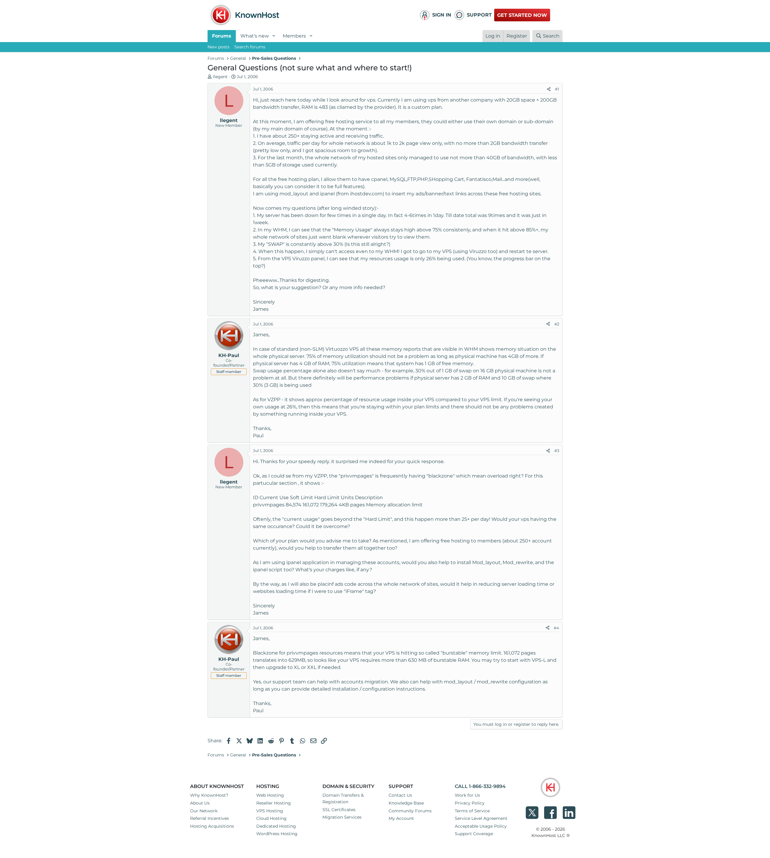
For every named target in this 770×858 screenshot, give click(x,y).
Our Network (203, 811)
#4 (556, 627)
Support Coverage (474, 833)
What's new (254, 36)
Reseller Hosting (273, 803)
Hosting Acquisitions (212, 826)
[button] (274, 36)
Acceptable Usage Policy (481, 826)
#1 (557, 89)
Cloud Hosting (271, 818)
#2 (556, 324)
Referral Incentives (209, 818)
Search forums (249, 47)
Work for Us (467, 795)
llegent (220, 76)
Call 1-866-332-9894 (480, 786)
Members (294, 36)
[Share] (549, 89)
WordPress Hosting (276, 833)
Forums (221, 36)
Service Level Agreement (481, 818)
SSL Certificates (339, 809)
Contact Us (400, 795)
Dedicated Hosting (276, 826)
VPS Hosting (269, 811)
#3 (556, 450)
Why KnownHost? (209, 795)
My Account (401, 818)
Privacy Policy (470, 803)
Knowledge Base (406, 803)
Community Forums (410, 811)
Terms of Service (472, 811)
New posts (218, 47)
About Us (200, 803)
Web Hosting (270, 795)
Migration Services (342, 817)
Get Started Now (522, 15)
